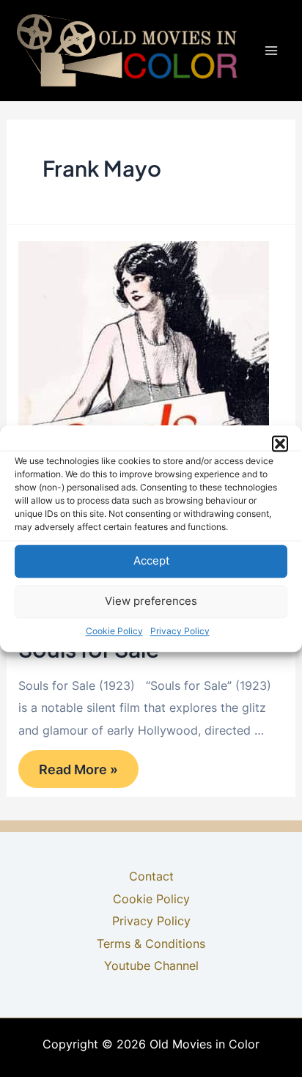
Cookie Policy (114, 630)
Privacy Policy (180, 630)
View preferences (151, 601)
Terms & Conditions (151, 943)
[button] (280, 443)
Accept (151, 560)
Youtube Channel (151, 965)
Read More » (78, 773)
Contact (151, 876)
